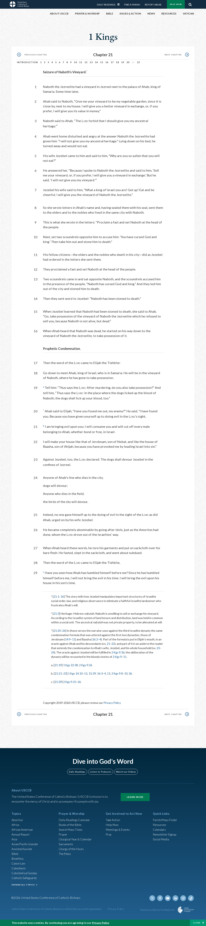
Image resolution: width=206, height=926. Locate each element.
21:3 (56, 613)
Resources (159, 825)
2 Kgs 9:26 (85, 665)
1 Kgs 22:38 (70, 665)
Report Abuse (153, 4)
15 (101, 62)
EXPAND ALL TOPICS (23, 884)
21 (108, 643)
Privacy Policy (112, 702)
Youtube (168, 898)
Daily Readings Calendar (119, 4)
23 (158, 648)
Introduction (27, 62)
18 (117, 62)
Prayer (63, 834)
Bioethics (17, 858)
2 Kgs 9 (117, 656)
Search (190, 3)
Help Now (176, 4)
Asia (14, 839)
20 (128, 62)
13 (91, 62)
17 (112, 62)
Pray (109, 834)
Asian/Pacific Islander (25, 844)
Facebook (160, 898)
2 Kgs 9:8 (117, 673)
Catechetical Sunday (24, 873)
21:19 (58, 665)
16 (106, 62)
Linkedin (175, 898)
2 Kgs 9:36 (117, 652)
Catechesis (19, 868)
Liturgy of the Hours (71, 849)
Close (197, 922)
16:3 (100, 673)
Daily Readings (106, 4)
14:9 (67, 639)
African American (22, 829)
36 (130, 673)
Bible (15, 853)
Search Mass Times (70, 829)
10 (75, 62)
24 (52, 652)
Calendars (159, 829)
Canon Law (18, 863)
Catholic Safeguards (24, 878)
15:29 (92, 673)
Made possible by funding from (157, 909)
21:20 (57, 630)
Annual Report (21, 834)
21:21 (58, 673)
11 (80, 62)
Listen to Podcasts (100, 771)
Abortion (17, 820)
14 (96, 62)
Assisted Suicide (22, 849)
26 (63, 630)
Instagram (183, 898)
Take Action (113, 820)
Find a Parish (132, 4)
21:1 (56, 596)
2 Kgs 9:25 (69, 682)
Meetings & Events (118, 829)
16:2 (95, 639)
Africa (15, 825)
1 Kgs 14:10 (75, 673)
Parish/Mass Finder (165, 820)
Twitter (152, 898)
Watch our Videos (126, 771)
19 (122, 62)
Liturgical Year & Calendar (75, 839)
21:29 (58, 682)
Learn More (135, 797)
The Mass (65, 853)
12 (86, 62)
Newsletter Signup (164, 834)
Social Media (161, 839)
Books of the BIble (70, 825)
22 (138, 62)
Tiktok (191, 898)
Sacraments (66, 844)
